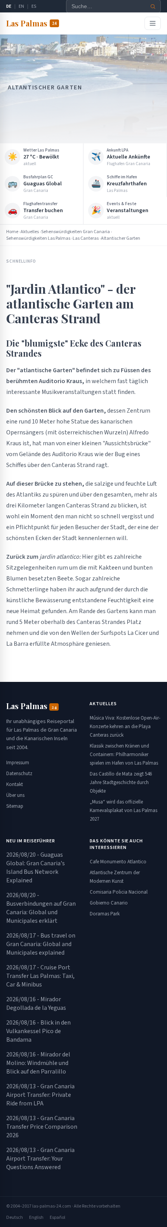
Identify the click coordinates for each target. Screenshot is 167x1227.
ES (33, 6)
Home (12, 231)
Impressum (17, 762)
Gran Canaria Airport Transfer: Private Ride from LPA (40, 1095)
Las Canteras (86, 238)
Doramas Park (105, 913)
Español (57, 1217)
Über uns (15, 795)
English (36, 1217)
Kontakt (14, 784)
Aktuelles (30, 231)
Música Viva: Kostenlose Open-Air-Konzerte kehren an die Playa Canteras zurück (125, 727)
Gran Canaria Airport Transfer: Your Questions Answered (40, 1158)
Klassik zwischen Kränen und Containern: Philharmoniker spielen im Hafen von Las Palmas (124, 754)
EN (21, 6)
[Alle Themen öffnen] (152, 23)
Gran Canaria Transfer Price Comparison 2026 (41, 1127)
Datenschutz (19, 773)
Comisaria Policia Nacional (119, 892)
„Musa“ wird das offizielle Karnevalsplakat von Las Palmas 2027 (123, 810)
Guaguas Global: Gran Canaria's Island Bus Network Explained (35, 868)
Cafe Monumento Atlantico (118, 861)
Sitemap (14, 806)
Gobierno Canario (109, 902)
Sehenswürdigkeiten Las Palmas (38, 238)
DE (8, 6)
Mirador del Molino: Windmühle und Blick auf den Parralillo (38, 1063)
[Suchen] (153, 6)
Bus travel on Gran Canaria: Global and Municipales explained (40, 944)
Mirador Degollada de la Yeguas (36, 1003)
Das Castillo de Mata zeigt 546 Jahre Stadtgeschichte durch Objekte (121, 782)
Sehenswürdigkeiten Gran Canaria (75, 231)
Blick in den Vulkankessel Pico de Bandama (38, 1031)
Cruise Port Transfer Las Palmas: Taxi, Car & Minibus (40, 976)
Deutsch (14, 1217)
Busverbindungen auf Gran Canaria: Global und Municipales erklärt (41, 908)
